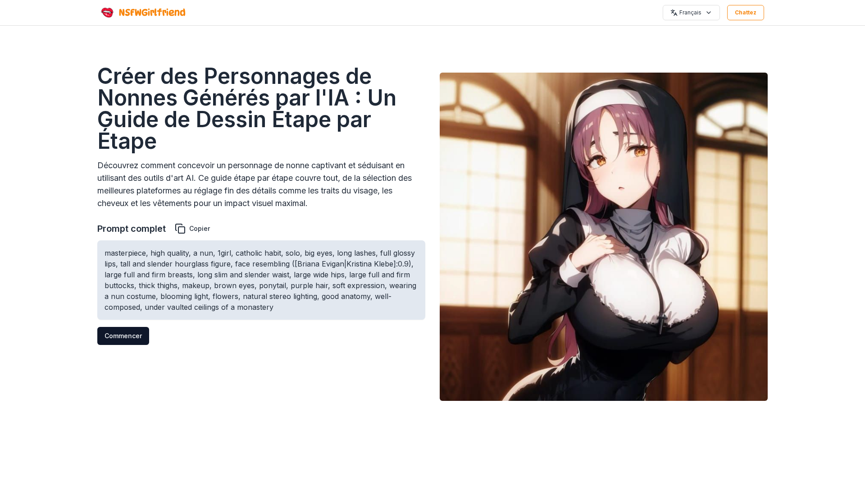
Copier (199, 228)
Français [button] (690, 12)
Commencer (123, 336)
